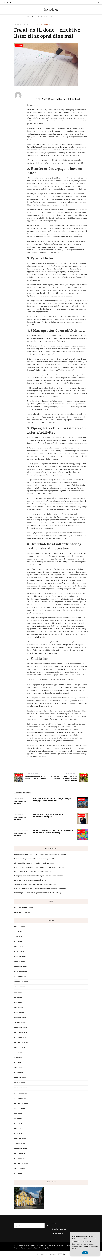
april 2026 (18, 946)
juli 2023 (18, 1113)
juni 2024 (18, 1057)
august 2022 (19, 1168)
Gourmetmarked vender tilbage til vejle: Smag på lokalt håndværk (52, 799)
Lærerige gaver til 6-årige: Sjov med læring (30, 880)
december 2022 (20, 1148)
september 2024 (21, 1042)
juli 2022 (18, 1174)
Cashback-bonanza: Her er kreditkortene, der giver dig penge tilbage (40, 888)
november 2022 (20, 1153)
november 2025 (20, 972)
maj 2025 (18, 1002)
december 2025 (20, 966)
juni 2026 (18, 936)
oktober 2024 (20, 1037)
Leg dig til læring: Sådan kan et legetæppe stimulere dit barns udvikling (53, 831)
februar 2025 (20, 1017)
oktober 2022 (20, 1158)
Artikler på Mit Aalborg (43, 24)
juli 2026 (18, 931)
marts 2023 (19, 1133)
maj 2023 (18, 1123)
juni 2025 (18, 997)
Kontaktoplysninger (23, 907)
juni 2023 (18, 1118)
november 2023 (20, 1093)
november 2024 (20, 1032)
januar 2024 (19, 1083)
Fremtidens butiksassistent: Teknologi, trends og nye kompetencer (39, 867)
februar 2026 (20, 956)
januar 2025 (19, 1022)
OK (85, 1253)
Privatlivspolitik (22, 912)
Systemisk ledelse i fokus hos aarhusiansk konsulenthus (35, 884)
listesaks (58, 680)
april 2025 (18, 1007)
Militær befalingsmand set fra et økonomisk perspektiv (48, 815)
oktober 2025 (20, 977)
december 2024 (20, 1027)
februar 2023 (20, 1138)
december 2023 (20, 1088)
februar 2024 (20, 1078)
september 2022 (21, 1163)
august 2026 (19, 926)
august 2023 (19, 1108)
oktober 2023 (20, 1098)
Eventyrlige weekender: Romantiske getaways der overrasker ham (38, 876)
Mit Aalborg (51, 9)
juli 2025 (18, 992)
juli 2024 (18, 1052)
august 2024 (19, 1047)
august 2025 (19, 987)
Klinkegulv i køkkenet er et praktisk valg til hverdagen (34, 863)
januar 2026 (19, 962)
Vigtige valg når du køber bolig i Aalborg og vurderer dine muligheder (40, 854)
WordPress (34, 1248)
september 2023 (21, 1103)
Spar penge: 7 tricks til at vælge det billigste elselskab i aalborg (37, 893)
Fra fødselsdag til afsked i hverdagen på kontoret (32, 871)
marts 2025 (19, 1012)
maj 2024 (18, 1062)
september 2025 (21, 982)
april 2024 (18, 1067)
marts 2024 (19, 1073)
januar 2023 (19, 1143)
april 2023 (18, 1128)
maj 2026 (18, 941)
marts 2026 (19, 951)
